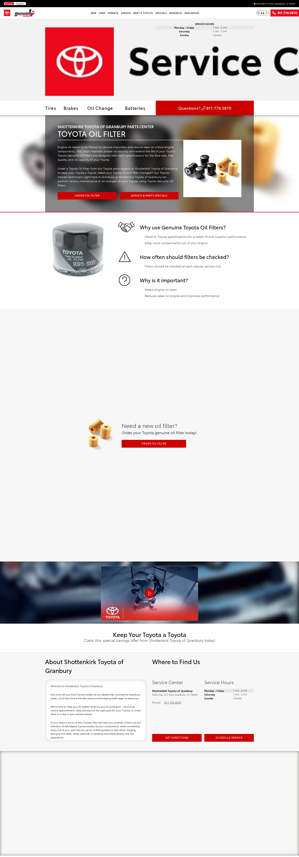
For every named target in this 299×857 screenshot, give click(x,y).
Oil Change (100, 108)
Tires (50, 108)
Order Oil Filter (153, 443)
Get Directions (176, 737)
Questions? (204, 108)
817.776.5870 (286, 12)
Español (20, 3)
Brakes (71, 108)
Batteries (135, 108)
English (9, 3)
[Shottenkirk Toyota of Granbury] (24, 13)
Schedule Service (229, 737)
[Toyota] (7, 13)
